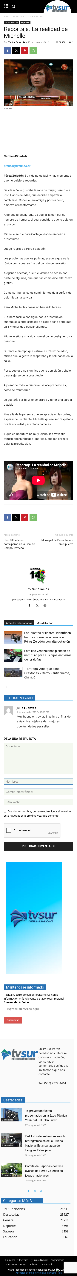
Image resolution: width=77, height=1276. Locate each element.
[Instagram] (35, 1191)
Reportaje (37, 16)
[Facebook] (7, 50)
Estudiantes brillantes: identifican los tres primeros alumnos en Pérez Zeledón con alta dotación (47, 637)
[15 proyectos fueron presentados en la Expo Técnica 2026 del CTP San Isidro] (11, 1114)
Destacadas (7, 1119)
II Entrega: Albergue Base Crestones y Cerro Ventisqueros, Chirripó (47, 673)
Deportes (6, 1175)
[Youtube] (46, 606)
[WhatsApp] (33, 50)
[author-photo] (38, 583)
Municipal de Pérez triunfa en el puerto (57, 542)
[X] (16, 50)
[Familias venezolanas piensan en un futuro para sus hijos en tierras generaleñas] (13, 655)
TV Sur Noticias (21, 16)
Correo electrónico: (17, 1002)
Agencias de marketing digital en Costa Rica (39, 1273)
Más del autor (45, 623)
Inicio (6, 16)
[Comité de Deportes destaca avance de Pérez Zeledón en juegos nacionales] (11, 1170)
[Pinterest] (24, 50)
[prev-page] (6, 687)
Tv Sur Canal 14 (16, 42)
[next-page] (12, 687)
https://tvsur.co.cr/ (39, 594)
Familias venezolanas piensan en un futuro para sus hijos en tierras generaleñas (48, 655)
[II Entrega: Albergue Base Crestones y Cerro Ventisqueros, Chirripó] (13, 672)
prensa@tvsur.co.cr (17, 166)
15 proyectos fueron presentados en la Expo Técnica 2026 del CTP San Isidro (46, 1115)
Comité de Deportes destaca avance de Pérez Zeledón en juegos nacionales (44, 1170)
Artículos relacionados (19, 623)
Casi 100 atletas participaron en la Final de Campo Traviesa (19, 544)
